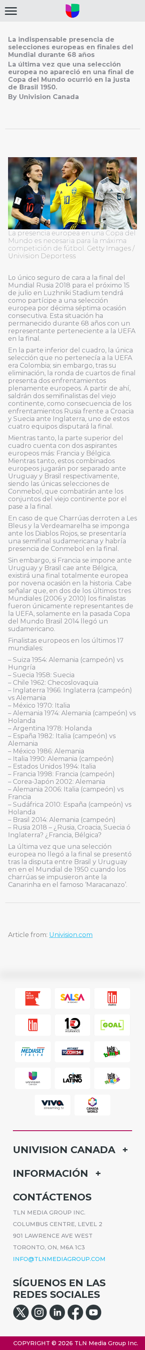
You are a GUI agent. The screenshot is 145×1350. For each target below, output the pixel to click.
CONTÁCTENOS (52, 1197)
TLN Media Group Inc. (106, 1343)
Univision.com (71, 935)
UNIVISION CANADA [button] (64, 1150)
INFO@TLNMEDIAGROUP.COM (59, 1259)
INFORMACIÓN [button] (50, 1173)
